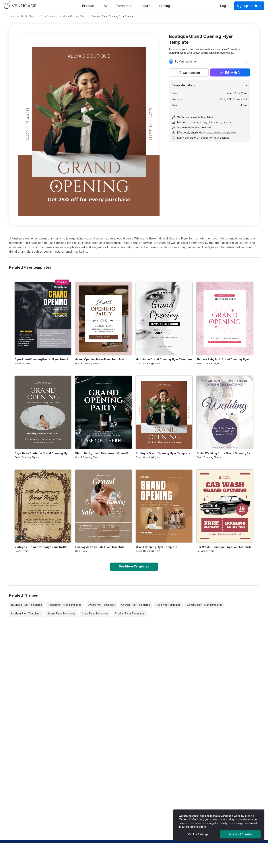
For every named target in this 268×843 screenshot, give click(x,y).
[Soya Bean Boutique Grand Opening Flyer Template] (43, 412)
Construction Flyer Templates (204, 604)
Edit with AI (232, 72)
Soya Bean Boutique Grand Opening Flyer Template (43, 453)
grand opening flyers (75, 16)
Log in (224, 6)
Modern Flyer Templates (26, 613)
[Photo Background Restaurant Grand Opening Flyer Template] (103, 412)
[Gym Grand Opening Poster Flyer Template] (43, 318)
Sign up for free (249, 6)
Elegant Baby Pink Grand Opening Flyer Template (225, 359)
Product (88, 6)
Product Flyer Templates (129, 613)
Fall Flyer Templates (168, 604)
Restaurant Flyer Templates (64, 604)
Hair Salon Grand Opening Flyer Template (164, 359)
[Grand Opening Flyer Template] (164, 506)
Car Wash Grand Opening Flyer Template (224, 547)
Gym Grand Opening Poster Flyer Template (43, 359)
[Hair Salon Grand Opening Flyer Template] (164, 318)
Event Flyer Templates (101, 604)
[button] (189, 72)
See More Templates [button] (134, 566)
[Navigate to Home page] (20, 6)
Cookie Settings (198, 834)
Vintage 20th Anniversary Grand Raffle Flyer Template (43, 547)
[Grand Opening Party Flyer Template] (103, 318)
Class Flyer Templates (95, 613)
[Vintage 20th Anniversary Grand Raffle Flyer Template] (43, 506)
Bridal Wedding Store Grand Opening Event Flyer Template (225, 453)
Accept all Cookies (240, 834)
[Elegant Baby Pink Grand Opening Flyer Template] (225, 318)
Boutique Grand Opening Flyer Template (163, 453)
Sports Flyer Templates (61, 613)
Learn (145, 6)
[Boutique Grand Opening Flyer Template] (164, 412)
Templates (124, 6)
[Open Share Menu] (246, 62)
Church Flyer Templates (135, 604)
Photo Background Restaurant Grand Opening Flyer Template (103, 453)
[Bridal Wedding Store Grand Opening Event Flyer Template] (225, 412)
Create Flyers (28, 16)
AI (105, 6)
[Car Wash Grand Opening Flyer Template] (225, 506)
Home (12, 16)
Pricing (164, 6)
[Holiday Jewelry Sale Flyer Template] (103, 506)
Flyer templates (49, 16)
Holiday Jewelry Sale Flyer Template (100, 547)
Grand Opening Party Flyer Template (100, 359)
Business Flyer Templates (26, 604)
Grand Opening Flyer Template (156, 547)
